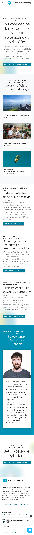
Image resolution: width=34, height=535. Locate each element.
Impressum (5, 529)
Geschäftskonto (7, 504)
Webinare (19, 515)
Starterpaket (16, 504)
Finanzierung (6, 508)
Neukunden (12, 515)
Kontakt (20, 529)
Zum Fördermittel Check (14, 316)
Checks (25, 515)
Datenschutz (13, 529)
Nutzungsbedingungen (9, 532)
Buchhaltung (25, 504)
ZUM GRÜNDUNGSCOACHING (14, 270)
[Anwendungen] (30, 3)
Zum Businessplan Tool (13, 223)
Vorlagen (5, 515)
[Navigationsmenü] (2, 3)
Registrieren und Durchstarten (17, 64)
